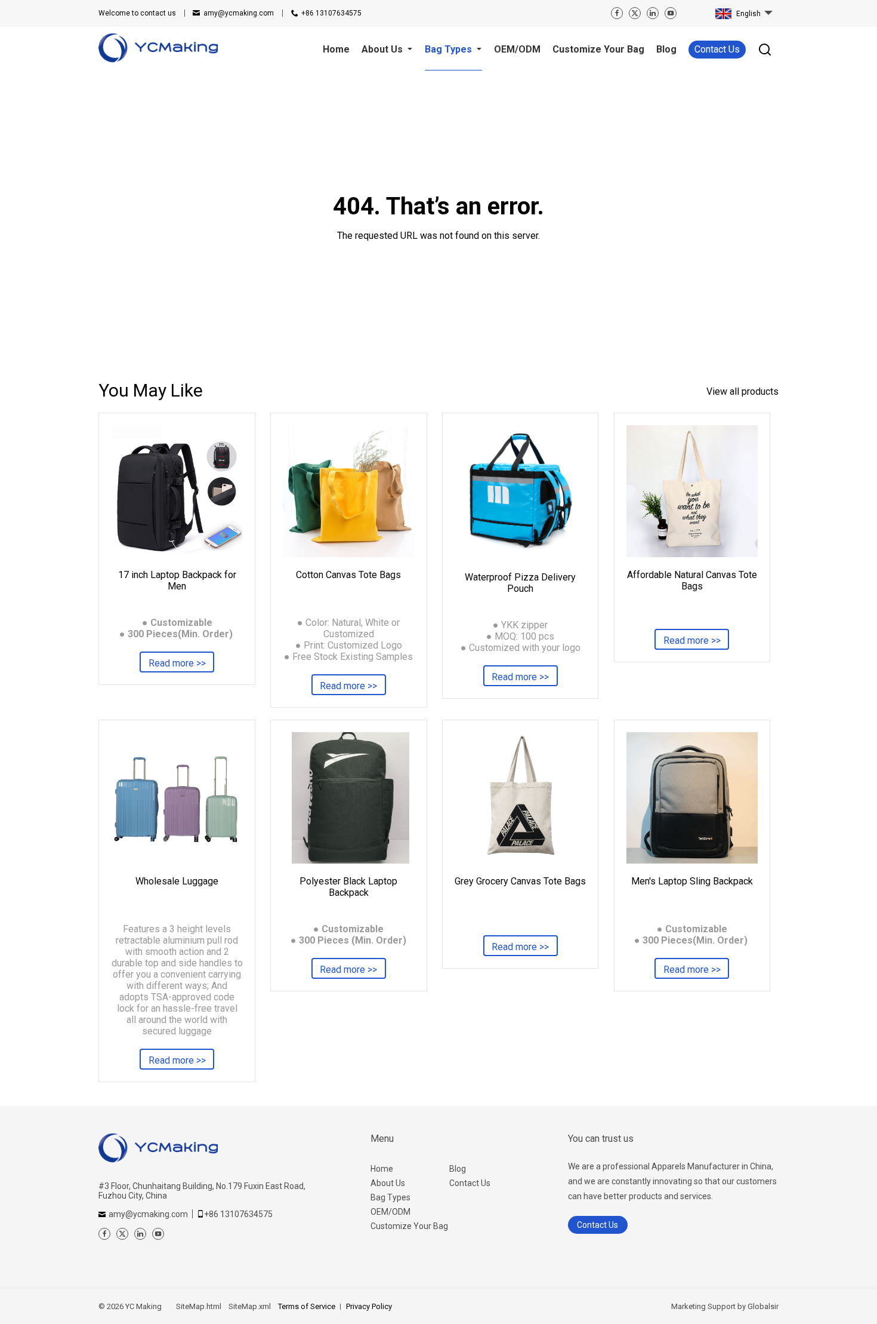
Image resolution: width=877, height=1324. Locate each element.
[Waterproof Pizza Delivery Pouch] (520, 492)
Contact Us (717, 49)
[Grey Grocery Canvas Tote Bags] (520, 798)
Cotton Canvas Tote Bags (348, 574)
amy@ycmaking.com (238, 13)
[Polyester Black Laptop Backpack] (348, 798)
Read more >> (177, 663)
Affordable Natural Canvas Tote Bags (692, 580)
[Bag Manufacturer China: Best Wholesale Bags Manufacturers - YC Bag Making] (158, 49)
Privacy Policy (369, 1306)
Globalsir (763, 1306)
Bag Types (390, 1197)
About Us (387, 1183)
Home (381, 1169)
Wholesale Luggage (176, 881)
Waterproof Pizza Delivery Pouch (520, 583)
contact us (137, 13)
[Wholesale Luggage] (176, 798)
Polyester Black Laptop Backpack (348, 887)
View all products (742, 391)
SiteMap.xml (249, 1306)
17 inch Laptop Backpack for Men (177, 580)
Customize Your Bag (409, 1226)
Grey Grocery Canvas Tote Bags (520, 881)
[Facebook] (617, 13)
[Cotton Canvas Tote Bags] (348, 491)
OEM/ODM (390, 1212)
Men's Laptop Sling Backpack (692, 881)
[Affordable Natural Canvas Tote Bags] (692, 491)
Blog (457, 1169)
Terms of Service (306, 1306)
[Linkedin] (653, 13)
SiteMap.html (198, 1306)
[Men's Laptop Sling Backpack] (692, 798)
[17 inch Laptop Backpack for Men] (176, 491)
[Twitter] (635, 13)
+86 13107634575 (331, 13)
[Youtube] (671, 13)
